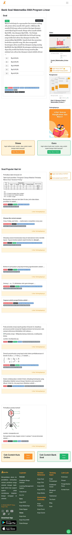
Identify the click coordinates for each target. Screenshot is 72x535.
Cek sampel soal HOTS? (59, 178)
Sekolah (22, 477)
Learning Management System (26, 487)
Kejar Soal (64, 456)
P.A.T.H (21, 495)
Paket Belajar (23, 523)
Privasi (63, 480)
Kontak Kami (65, 489)
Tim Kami (52, 499)
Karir (50, 506)
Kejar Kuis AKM (24, 520)
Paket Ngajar (23, 509)
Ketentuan (64, 477)
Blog (50, 503)
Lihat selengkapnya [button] (38, 211)
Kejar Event (41, 509)
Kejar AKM (40, 486)
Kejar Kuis (28, 456)
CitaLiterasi (22, 491)
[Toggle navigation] (67, 2)
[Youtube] (11, 511)
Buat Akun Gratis (18, 152)
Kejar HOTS (41, 489)
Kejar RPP (22, 502)
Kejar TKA (40, 482)
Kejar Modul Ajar (24, 506)
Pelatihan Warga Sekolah (24, 481)
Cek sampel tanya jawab (59, 70)
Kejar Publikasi (40, 505)
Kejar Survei (41, 513)
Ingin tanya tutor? (57, 68)
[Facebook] (7, 511)
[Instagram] (2, 511)
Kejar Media (41, 493)
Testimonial (52, 496)
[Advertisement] (24, 81)
